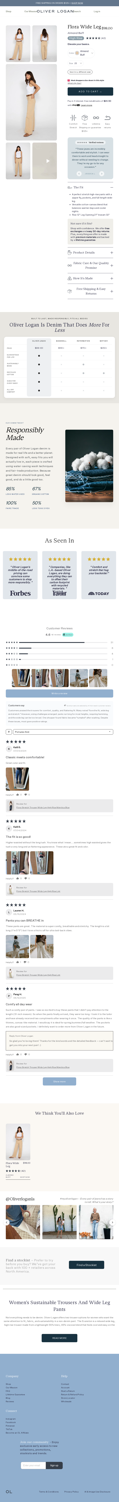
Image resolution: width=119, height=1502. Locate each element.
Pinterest (10, 1426)
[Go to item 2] (40, 678)
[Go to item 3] (60, 678)
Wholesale (66, 1401)
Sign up (54, 1465)
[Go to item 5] (98, 678)
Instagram (11, 1419)
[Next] (112, 1222)
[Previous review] (79, 173)
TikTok (9, 1429)
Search (77, 11)
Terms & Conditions (49, 1492)
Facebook (11, 1422)
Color (71, 53)
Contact (65, 1384)
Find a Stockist (87, 1265)
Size (71, 63)
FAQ (8, 1391)
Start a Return (68, 1391)
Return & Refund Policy (72, 1394)
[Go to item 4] (79, 678)
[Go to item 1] (21, 678)
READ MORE (59, 1338)
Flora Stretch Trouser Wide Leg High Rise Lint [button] (38, 891)
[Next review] (101, 173)
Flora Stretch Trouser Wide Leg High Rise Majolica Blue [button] (43, 807)
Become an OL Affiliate (17, 1433)
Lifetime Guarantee (15, 1394)
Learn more (86, 105)
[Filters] (9, 732)
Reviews (10, 1401)
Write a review (59, 693)
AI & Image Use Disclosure (97, 1492)
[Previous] (6, 1222)
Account (65, 1387)
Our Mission (30, 11)
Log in (97, 11)
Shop (8, 11)
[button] (93, 38)
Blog (8, 1398)
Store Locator (68, 1398)
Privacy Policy (71, 1492)
